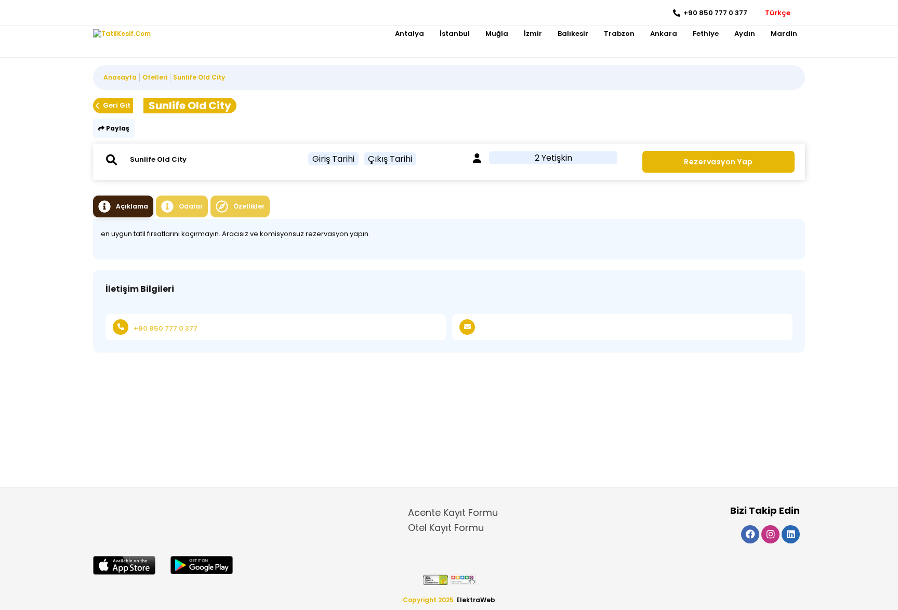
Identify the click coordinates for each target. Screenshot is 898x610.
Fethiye (706, 33)
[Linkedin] (132, 13)
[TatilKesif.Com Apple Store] (124, 565)
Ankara (663, 33)
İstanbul (455, 33)
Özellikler (249, 206)
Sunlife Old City (199, 77)
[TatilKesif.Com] (122, 33)
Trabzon (619, 33)
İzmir (533, 33)
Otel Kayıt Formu (446, 527)
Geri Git (116, 105)
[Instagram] (116, 13)
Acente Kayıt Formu (453, 512)
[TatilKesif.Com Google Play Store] (201, 565)
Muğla (496, 33)
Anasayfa (120, 77)
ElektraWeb (475, 599)
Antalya (409, 33)
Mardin (784, 33)
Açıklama (132, 206)
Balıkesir (573, 33)
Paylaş (116, 128)
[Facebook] (101, 13)
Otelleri (154, 77)
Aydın (744, 33)
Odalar (191, 206)
